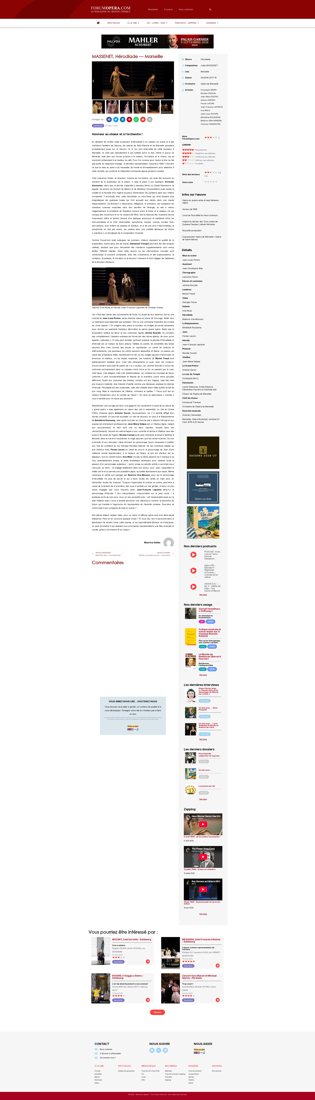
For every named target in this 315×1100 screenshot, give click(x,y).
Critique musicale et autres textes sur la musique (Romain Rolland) (210, 632)
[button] (133, 23)
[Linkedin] (165, 1050)
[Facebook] (152, 1050)
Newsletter (153, 9)
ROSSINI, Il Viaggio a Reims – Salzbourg (127, 976)
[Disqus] (133, 598)
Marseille (205, 71)
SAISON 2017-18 (209, 77)
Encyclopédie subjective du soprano (209, 754)
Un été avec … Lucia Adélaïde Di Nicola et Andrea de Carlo (208, 725)
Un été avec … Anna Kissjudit (208, 709)
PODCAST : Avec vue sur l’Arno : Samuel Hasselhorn (212, 555)
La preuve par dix (207, 786)
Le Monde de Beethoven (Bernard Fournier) (210, 656)
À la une (132, 23)
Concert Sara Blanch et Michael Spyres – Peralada (199, 976)
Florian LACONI (207, 103)
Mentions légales (142, 1094)
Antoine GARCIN (208, 100)
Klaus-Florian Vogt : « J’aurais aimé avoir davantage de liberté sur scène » (208, 691)
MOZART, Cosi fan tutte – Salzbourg (131, 939)
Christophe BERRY (209, 90)
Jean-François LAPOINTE (212, 107)
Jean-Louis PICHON (209, 114)
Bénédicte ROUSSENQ (210, 117)
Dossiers (211, 23)
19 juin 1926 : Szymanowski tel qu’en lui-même (202, 903)
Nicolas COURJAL (208, 93)
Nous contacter (186, 9)
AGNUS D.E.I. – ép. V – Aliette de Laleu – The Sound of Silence (212, 587)
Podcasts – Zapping (185, 23)
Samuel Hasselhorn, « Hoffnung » (209, 610)
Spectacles (113, 23)
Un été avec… (205, 770)
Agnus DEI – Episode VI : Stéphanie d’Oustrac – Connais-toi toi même (211, 571)
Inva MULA (205, 110)
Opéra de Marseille (209, 84)
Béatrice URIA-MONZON (211, 120)
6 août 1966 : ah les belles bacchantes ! (202, 837)
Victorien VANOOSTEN (210, 124)
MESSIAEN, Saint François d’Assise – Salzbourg (201, 940)
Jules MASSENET (209, 65)
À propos (168, 9)
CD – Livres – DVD (156, 23)
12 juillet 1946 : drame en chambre (199, 869)
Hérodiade (205, 59)
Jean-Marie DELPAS (209, 96)
